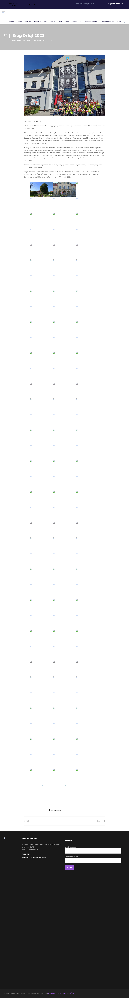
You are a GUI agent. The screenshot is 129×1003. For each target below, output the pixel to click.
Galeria (67, 21)
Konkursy (53, 21)
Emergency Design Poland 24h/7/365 (61, 993)
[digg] (96, 4)
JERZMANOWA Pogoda (23, 4)
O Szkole (19, 21)
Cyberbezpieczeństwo (91, 21)
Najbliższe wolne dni (115, 4)
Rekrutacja (28, 21)
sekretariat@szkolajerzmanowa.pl (34, 857)
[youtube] (103, 4)
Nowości (11, 21)
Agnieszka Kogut (24, 40)
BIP (81, 21)
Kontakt (75, 21)
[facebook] (100, 4)
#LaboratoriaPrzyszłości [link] (33, 121)
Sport (60, 21)
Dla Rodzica (37, 21)
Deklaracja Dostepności (107, 21)
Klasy (45, 21)
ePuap (119, 21)
